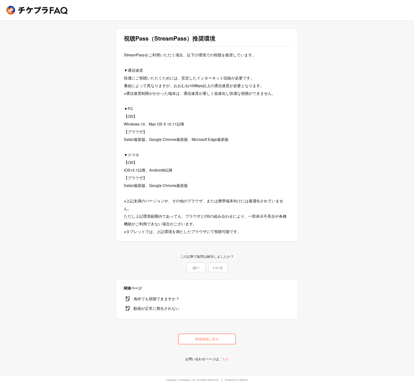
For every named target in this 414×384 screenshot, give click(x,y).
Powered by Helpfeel (236, 380)
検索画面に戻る (207, 338)
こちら (224, 358)
